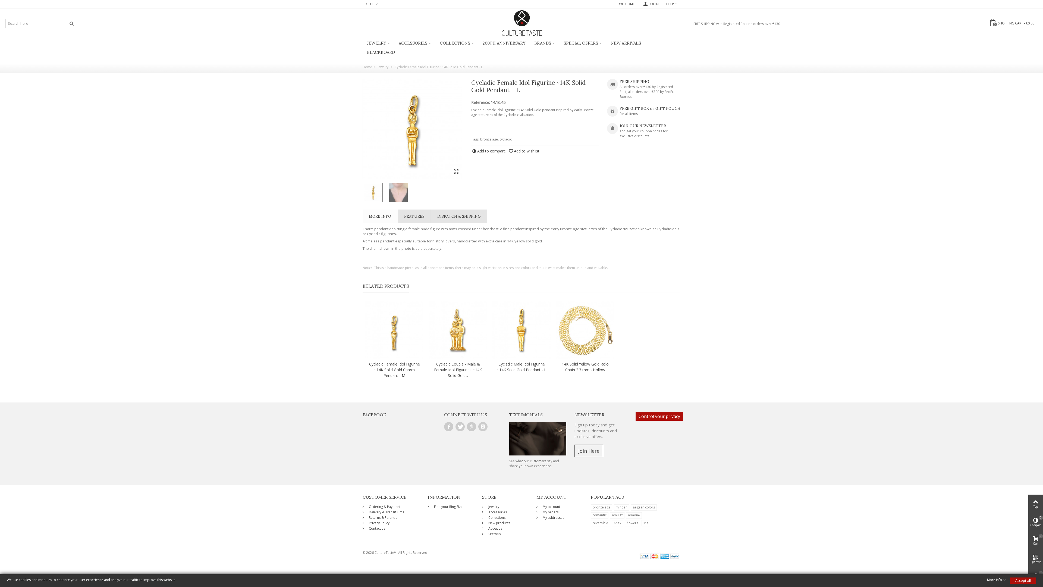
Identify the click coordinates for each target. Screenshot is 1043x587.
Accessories (413, 43)
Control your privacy (659, 416)
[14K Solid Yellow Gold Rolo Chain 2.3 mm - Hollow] (585, 330)
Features (414, 216)
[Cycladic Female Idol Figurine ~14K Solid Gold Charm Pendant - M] (394, 330)
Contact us (376, 528)
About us (495, 528)
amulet (617, 515)
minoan (621, 507)
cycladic (505, 139)
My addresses (553, 517)
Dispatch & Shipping (459, 216)
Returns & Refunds (382, 517)
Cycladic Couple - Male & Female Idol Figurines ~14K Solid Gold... (458, 369)
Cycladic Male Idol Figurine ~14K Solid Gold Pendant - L (521, 366)
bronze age (489, 139)
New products (499, 523)
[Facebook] (448, 426)
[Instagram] (483, 426)
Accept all (1023, 580)
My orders (550, 512)
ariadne (634, 515)
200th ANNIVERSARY (504, 43)
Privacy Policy (378, 523)
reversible (600, 523)
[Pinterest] (471, 426)
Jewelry (376, 43)
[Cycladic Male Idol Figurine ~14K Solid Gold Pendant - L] (521, 330)
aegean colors (644, 507)
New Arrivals (626, 43)
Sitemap (494, 534)
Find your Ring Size (448, 506)
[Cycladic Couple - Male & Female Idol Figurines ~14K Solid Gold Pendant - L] (458, 330)
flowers (632, 523)
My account (551, 506)
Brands (542, 43)
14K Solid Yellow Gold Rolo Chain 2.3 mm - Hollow (585, 366)
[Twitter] (460, 426)
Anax (617, 523)
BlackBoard (381, 52)
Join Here (588, 451)
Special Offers (581, 43)
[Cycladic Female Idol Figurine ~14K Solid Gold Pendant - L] (413, 129)
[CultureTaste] (522, 23)
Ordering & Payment (384, 506)
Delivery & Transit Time (386, 512)
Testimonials (526, 414)
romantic (600, 515)
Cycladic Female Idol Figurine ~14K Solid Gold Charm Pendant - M (394, 369)
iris (645, 523)
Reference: (480, 102)
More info (380, 216)
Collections (455, 43)
